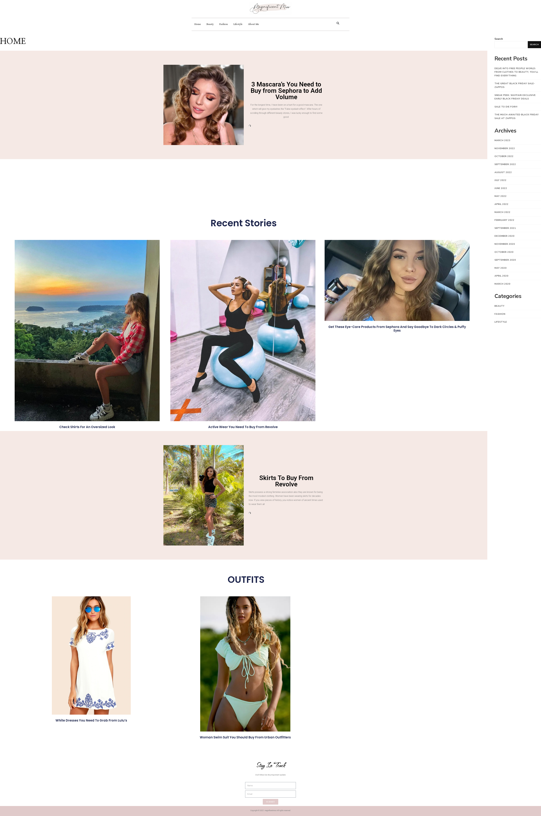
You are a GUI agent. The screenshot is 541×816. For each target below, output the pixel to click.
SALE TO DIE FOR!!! (506, 106)
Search (499, 39)
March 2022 (502, 212)
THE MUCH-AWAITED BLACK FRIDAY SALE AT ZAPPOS (517, 116)
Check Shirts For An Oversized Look (87, 427)
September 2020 (505, 259)
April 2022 (501, 204)
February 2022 (504, 220)
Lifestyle (237, 24)
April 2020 (501, 275)
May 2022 (501, 196)
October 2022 (504, 156)
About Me (253, 24)
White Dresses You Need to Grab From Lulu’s (91, 720)
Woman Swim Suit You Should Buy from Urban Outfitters (245, 737)
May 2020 (501, 268)
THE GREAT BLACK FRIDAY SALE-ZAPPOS (515, 85)
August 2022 (503, 172)
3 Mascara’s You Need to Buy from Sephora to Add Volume (286, 91)
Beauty (210, 24)
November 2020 (505, 244)
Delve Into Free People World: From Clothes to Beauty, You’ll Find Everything (516, 72)
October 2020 (504, 252)
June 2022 (501, 188)
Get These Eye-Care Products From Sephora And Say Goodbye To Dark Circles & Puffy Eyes (397, 329)
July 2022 (500, 180)
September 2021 (505, 228)
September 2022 (505, 164)
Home (197, 24)
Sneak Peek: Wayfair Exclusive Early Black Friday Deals (515, 97)
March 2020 (502, 283)
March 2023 (502, 140)
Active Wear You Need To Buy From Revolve (243, 427)
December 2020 (505, 236)
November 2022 (505, 148)
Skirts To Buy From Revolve (286, 481)
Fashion (223, 24)
